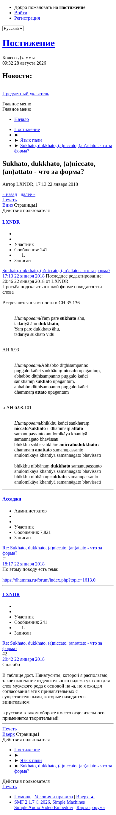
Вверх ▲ (85, 796)
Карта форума (90, 807)
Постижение (28, 43)
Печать (9, 199)
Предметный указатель (25, 93)
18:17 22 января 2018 (23, 563)
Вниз (7, 205)
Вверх (8, 734)
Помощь (22, 796)
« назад (9, 194)
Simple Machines (68, 802)
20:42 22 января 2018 (23, 659)
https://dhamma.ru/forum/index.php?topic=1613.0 (48, 579)
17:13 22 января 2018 (23, 275)
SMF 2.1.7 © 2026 (32, 802)
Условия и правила (54, 796)
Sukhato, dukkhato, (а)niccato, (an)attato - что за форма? (56, 270)
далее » (28, 194)
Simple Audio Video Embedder (43, 807)
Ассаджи (11, 498)
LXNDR (11, 222)
